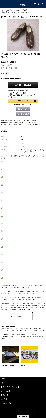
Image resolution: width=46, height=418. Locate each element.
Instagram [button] (24, 416)
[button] (23, 102)
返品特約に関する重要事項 (12, 78)
